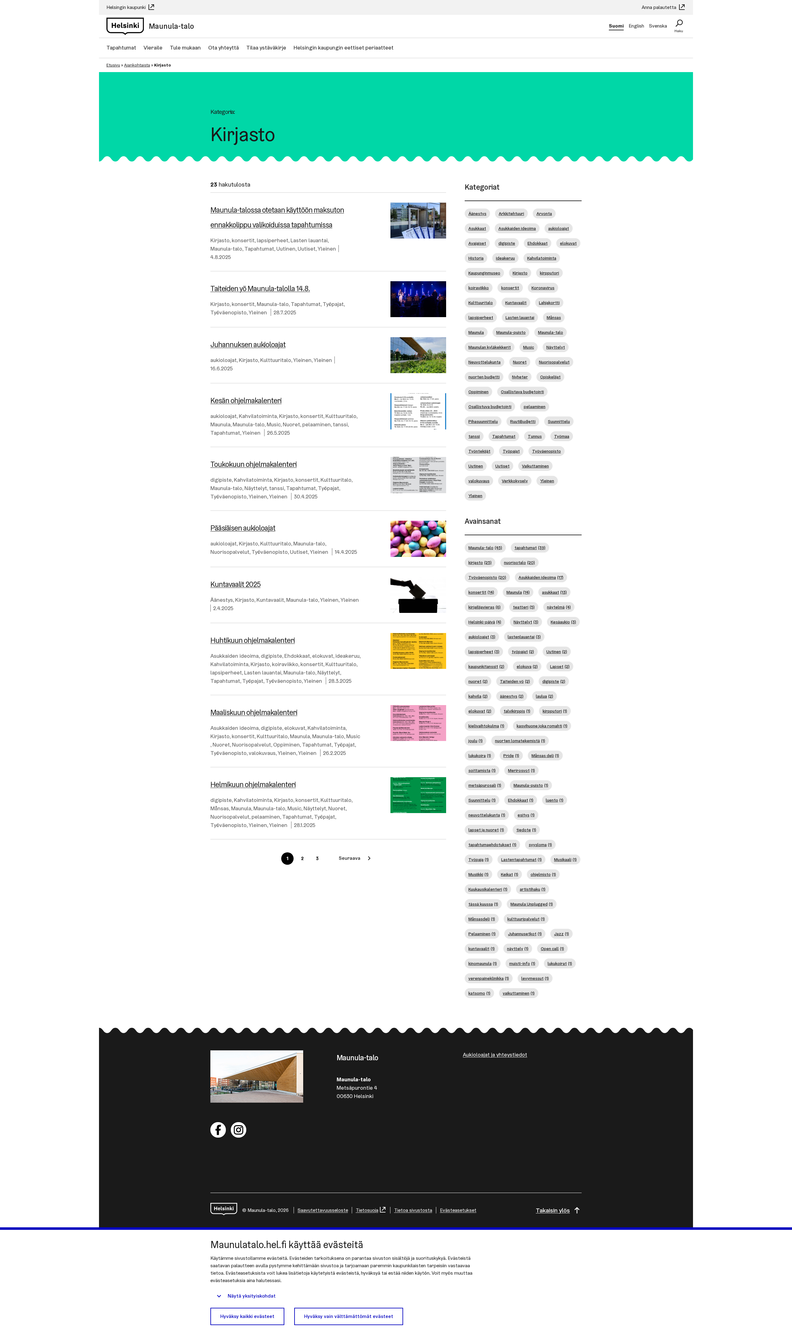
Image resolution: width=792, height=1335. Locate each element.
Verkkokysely (515, 481)
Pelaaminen (482, 934)
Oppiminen (286, 744)
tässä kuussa (483, 904)
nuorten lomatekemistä (520, 740)
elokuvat (322, 655)
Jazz (561, 934)
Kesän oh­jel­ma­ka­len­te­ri (246, 400)
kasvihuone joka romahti (542, 726)
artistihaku (532, 889)
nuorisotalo (519, 562)
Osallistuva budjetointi (489, 406)
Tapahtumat (121, 47)
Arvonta (544, 213)
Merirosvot (521, 770)
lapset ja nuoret (486, 830)
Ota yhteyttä (223, 47)
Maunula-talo (226, 248)
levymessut (535, 978)
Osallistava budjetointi (522, 391)
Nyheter (520, 377)
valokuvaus (262, 752)
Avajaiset (477, 243)
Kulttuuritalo (275, 360)
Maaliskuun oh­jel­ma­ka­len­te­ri (253, 712)
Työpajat (333, 304)
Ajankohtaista (137, 65)
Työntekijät (479, 451)
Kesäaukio (563, 622)
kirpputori (549, 273)
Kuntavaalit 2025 (235, 584)
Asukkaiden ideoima (234, 655)
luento (554, 800)
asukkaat (554, 592)
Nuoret (291, 424)
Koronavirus (543, 288)
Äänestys (221, 599)
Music (274, 424)
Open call (552, 948)
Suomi (616, 26)
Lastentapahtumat (521, 859)
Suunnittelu (559, 421)
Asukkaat (477, 228)
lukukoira (479, 755)
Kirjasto (220, 240)
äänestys (511, 696)
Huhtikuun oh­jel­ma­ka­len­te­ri (252, 640)
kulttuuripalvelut (526, 919)
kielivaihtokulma (486, 726)
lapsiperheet (272, 240)
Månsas (219, 808)
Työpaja (478, 859)
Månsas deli (545, 755)
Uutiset (307, 248)
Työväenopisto (228, 312)
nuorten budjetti (484, 377)
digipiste (221, 479)
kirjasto (480, 562)
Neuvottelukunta (484, 362)
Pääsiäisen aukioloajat (242, 528)
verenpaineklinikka (488, 978)
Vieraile (153, 47)
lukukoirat (560, 963)
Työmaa (561, 436)
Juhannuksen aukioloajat (248, 344)
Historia (476, 258)
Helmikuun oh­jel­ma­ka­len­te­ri (253, 784)
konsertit (243, 240)
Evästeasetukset (458, 1210)
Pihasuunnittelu (483, 421)
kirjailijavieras (484, 607)
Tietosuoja (367, 1210)
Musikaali (565, 859)
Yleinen (327, 248)
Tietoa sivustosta (413, 1210)
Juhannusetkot (525, 934)
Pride (511, 755)
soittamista (482, 770)
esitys (526, 815)
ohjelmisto (543, 874)
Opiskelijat (550, 377)
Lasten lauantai (309, 240)
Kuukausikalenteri (487, 889)
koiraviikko (285, 664)
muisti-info (522, 963)
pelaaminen (316, 424)
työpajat (523, 651)
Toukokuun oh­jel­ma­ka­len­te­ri (253, 464)
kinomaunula (482, 963)
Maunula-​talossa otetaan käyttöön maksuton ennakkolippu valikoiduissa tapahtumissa (277, 217)
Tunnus (535, 436)
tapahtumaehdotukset (492, 844)
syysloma (540, 844)
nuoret (478, 681)
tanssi (340, 424)
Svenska (658, 26)
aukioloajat (223, 360)
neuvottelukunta (486, 815)
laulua (544, 696)
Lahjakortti (549, 302)
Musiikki (478, 874)
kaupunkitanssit (486, 666)
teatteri (524, 607)
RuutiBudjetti (523, 421)
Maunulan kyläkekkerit (489, 347)
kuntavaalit (481, 948)
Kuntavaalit (270, 599)
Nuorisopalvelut (229, 551)
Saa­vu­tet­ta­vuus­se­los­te (323, 1210)
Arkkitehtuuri (511, 213)
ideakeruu (347, 655)
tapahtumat (529, 547)
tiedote (526, 830)
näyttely (517, 948)
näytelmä (559, 607)
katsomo (479, 993)
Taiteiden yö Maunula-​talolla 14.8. (260, 288)
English (636, 26)
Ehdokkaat (297, 655)
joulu (475, 740)
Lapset (560, 666)
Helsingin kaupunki (126, 7)
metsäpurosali (484, 785)
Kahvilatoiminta (258, 416)
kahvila (478, 696)
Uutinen (285, 248)
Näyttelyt (255, 488)
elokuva (527, 666)
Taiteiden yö (515, 681)
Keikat (509, 874)
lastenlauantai (524, 637)
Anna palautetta (660, 7)
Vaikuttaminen (535, 466)
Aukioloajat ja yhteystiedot (495, 1054)
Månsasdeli (481, 919)
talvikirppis (517, 711)
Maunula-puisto (511, 332)
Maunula (220, 424)
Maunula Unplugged (531, 904)
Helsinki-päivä (484, 622)
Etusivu (113, 65)
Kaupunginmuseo (484, 273)
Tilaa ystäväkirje (266, 47)
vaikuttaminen (519, 993)
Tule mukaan (185, 47)
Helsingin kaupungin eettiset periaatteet (344, 47)
